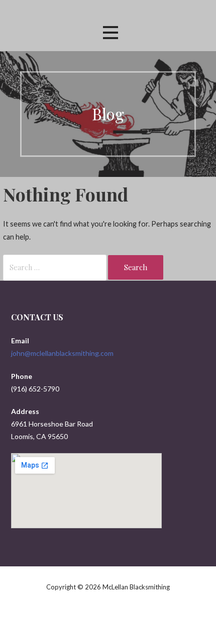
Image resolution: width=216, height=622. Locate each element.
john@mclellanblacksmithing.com (62, 353)
